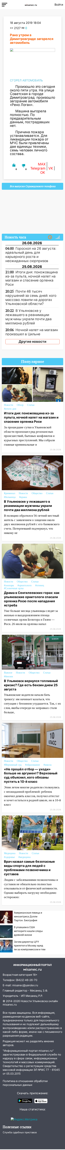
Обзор (20, 405)
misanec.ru (10, 1004)
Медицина (9, 853)
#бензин (8, 676)
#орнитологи (25, 585)
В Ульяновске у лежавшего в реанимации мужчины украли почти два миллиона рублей (28, 506)
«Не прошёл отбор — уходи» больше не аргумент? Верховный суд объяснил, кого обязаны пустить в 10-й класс (30, 775)
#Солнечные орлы (13, 588)
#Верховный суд (12, 764)
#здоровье (9, 857)
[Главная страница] (31, 4)
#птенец (39, 585)
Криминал (9, 493)
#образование (32, 764)
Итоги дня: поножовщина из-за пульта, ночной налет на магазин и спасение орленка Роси (31, 417)
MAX (42, 164)
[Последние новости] (50, 237)
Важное (8, 672)
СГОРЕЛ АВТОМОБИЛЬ (26, 80)
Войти (59, 4)
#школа (47, 764)
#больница (10, 497)
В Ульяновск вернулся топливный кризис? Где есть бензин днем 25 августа (31, 685)
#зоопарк (9, 585)
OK (42, 172)
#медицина (24, 857)
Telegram (38, 168)
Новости (8, 405)
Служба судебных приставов (20, 1132)
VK (50, 168)
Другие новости (32, 341)
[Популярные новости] (58, 237)
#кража (23, 497)
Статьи (30, 405)
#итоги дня (10, 408)
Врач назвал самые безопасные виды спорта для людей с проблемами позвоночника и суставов (29, 868)
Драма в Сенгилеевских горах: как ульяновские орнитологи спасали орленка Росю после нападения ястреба (31, 599)
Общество (37, 493)
